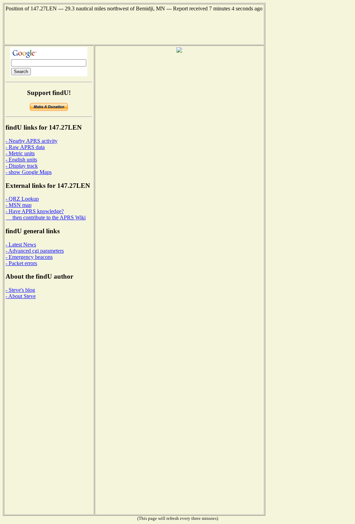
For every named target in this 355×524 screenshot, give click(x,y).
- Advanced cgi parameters (35, 251)
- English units (21, 160)
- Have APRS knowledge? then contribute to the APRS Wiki (46, 214)
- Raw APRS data (25, 147)
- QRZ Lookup (22, 199)
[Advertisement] (134, 27)
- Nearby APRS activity (32, 141)
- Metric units (20, 153)
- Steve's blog (20, 290)
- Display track (22, 166)
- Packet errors (21, 263)
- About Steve (21, 296)
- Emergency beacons (29, 257)
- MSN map (19, 205)
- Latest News (21, 244)
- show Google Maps (29, 172)
